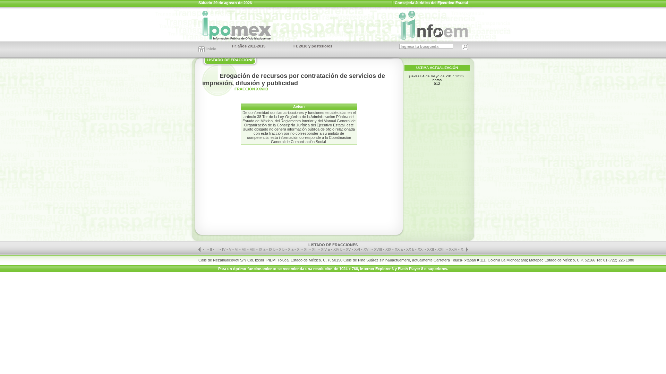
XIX (388, 249)
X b (281, 249)
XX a (399, 249)
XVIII (378, 249)
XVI (357, 249)
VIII (253, 249)
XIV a (325, 249)
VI (237, 249)
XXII (431, 249)
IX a (262, 249)
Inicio (211, 49)
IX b (272, 249)
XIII (315, 249)
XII (306, 249)
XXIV (453, 249)
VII (244, 249)
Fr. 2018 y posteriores (312, 46)
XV (349, 249)
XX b (410, 249)
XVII (368, 249)
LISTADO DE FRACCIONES (231, 60)
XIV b (337, 249)
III (217, 249)
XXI (421, 249)
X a (290, 249)
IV (224, 249)
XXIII (441, 249)
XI (299, 249)
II (211, 249)
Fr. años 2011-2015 (248, 46)
